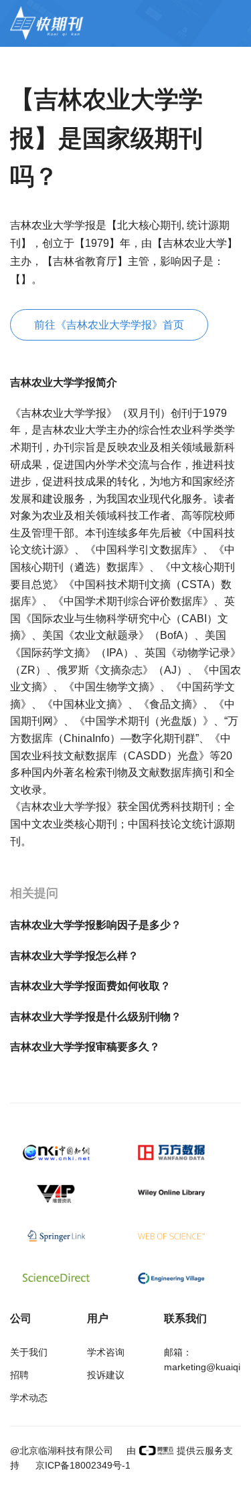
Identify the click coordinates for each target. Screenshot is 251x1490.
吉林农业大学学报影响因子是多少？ (95, 925)
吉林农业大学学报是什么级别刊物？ (95, 1016)
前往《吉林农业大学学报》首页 (109, 325)
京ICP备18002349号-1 (82, 1465)
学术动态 (29, 1397)
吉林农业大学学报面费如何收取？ (90, 986)
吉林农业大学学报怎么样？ (74, 955)
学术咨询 (105, 1352)
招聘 (19, 1375)
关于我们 (29, 1352)
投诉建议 (105, 1375)
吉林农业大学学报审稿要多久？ (85, 1046)
